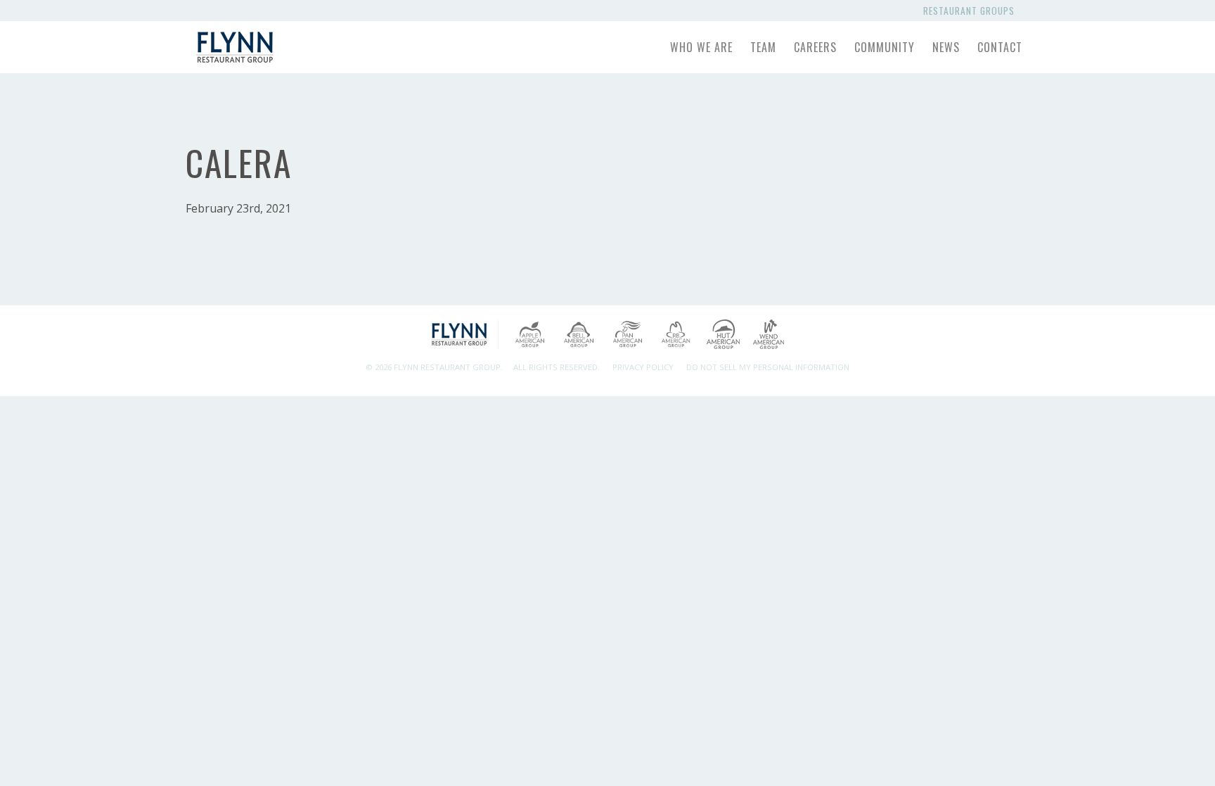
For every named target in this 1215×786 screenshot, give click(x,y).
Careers (815, 47)
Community (884, 47)
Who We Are (701, 47)
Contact (999, 47)
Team (763, 47)
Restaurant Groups (972, 11)
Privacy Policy (643, 367)
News (946, 47)
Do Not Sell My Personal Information (767, 367)
